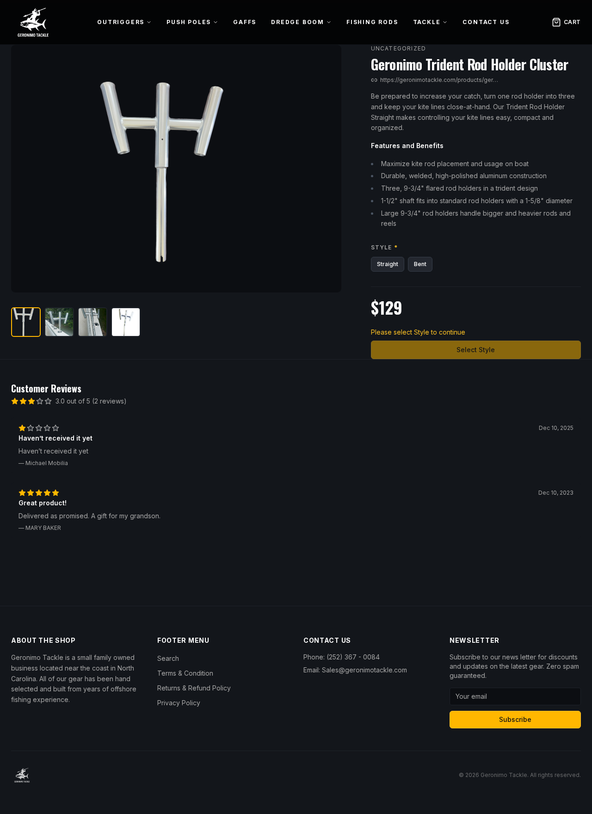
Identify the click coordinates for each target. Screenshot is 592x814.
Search (168, 658)
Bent (420, 264)
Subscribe (515, 719)
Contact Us (485, 22)
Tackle (427, 22)
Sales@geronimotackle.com (364, 670)
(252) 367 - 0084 (353, 657)
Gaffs (244, 22)
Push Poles (188, 22)
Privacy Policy (178, 703)
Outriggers (120, 22)
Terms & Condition (185, 673)
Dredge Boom (297, 22)
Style (384, 247)
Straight (387, 264)
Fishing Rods (372, 22)
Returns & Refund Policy (194, 688)
